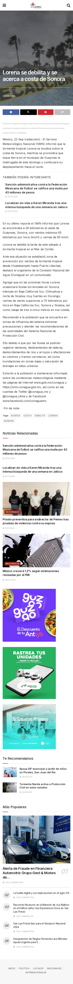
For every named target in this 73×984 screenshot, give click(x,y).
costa (28, 415)
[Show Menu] (4, 5)
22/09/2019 (9, 96)
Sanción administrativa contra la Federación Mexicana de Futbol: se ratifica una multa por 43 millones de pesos (36, 188)
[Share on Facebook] (11, 112)
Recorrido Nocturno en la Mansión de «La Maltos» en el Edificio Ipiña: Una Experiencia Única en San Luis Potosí (41, 908)
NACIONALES (12, 512)
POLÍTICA (24, 968)
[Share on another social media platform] (62, 112)
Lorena (53, 415)
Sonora (9, 421)
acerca (15, 415)
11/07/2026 (9, 528)
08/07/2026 (10, 580)
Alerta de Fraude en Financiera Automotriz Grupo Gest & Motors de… (29, 872)
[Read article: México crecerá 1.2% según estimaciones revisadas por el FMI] (36, 550)
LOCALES (38, 968)
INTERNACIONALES (36, 972)
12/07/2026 (12, 197)
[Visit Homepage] (36, 5)
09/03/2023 (26, 777)
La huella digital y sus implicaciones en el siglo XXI (41, 892)
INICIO (12, 968)
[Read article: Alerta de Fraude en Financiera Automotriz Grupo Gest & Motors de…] (36, 840)
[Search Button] (68, 5)
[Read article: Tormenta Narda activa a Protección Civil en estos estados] (10, 787)
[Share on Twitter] (28, 112)
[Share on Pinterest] (46, 112)
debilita (40, 415)
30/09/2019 (26, 792)
